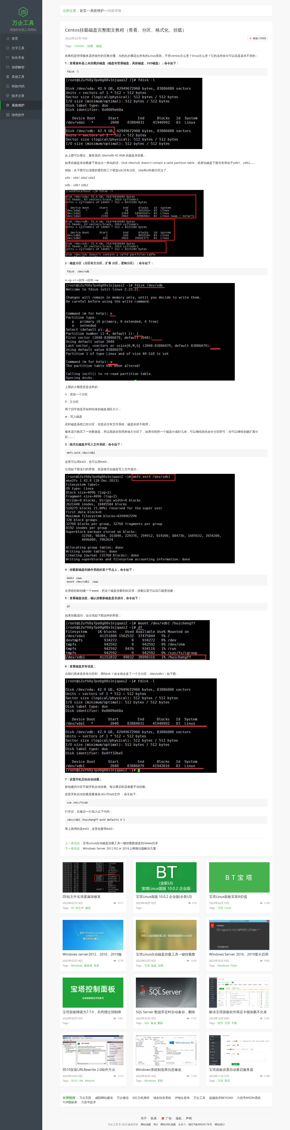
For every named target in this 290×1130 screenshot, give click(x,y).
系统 (160, 1081)
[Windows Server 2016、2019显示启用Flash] (239, 949)
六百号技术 (88, 1102)
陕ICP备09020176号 (200, 1124)
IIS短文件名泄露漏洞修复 (82, 896)
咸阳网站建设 (104, 1098)
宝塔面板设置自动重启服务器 (231, 1069)
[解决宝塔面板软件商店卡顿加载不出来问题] (239, 1006)
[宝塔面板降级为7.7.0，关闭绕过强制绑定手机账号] (93, 1006)
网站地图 (146, 1124)
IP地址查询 (182, 1098)
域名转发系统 (162, 1098)
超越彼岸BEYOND (221, 1098)
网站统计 (220, 1124)
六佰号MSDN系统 (249, 1098)
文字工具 (18, 48)
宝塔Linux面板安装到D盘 (228, 896)
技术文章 (18, 95)
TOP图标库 (70, 1102)
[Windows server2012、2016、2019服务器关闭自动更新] (93, 949)
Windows (77, 965)
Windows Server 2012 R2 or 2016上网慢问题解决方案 (119, 848)
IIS (72, 908)
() (259, 38)
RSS (155, 1124)
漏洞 (88, 908)
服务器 (88, 965)
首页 (15, 38)
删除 (160, 1023)
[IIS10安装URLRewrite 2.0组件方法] (93, 1064)
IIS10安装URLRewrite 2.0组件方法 (89, 1069)
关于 (144, 1118)
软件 (220, 1023)
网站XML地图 (168, 1124)
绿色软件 (18, 115)
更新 (96, 965)
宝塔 (220, 908)
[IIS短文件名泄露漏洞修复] (93, 891)
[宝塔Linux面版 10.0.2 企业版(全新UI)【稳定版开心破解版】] (166, 891)
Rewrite (89, 1081)
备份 (153, 1023)
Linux (227, 908)
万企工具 (199, 1098)
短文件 (80, 908)
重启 (227, 1081)
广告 (168, 1118)
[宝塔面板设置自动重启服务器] (239, 1064)
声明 (189, 1118)
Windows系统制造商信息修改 (158, 1069)
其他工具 (18, 76)
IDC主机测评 (140, 1098)
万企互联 (85, 1098)
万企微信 (123, 1098)
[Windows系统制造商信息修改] (166, 1064)
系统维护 (18, 105)
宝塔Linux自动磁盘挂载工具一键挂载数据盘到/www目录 (120, 843)
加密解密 (18, 67)
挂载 (160, 965)
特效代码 (18, 86)
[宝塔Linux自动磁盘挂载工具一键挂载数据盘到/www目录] (166, 949)
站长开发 (18, 57)
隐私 (179, 1118)
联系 (154, 1118)
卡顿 (234, 1023)
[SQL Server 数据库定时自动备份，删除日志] (166, 1006)
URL (81, 1081)
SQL (146, 1023)
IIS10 (74, 1081)
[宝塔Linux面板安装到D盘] (239, 891)
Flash (234, 965)
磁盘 (154, 965)
